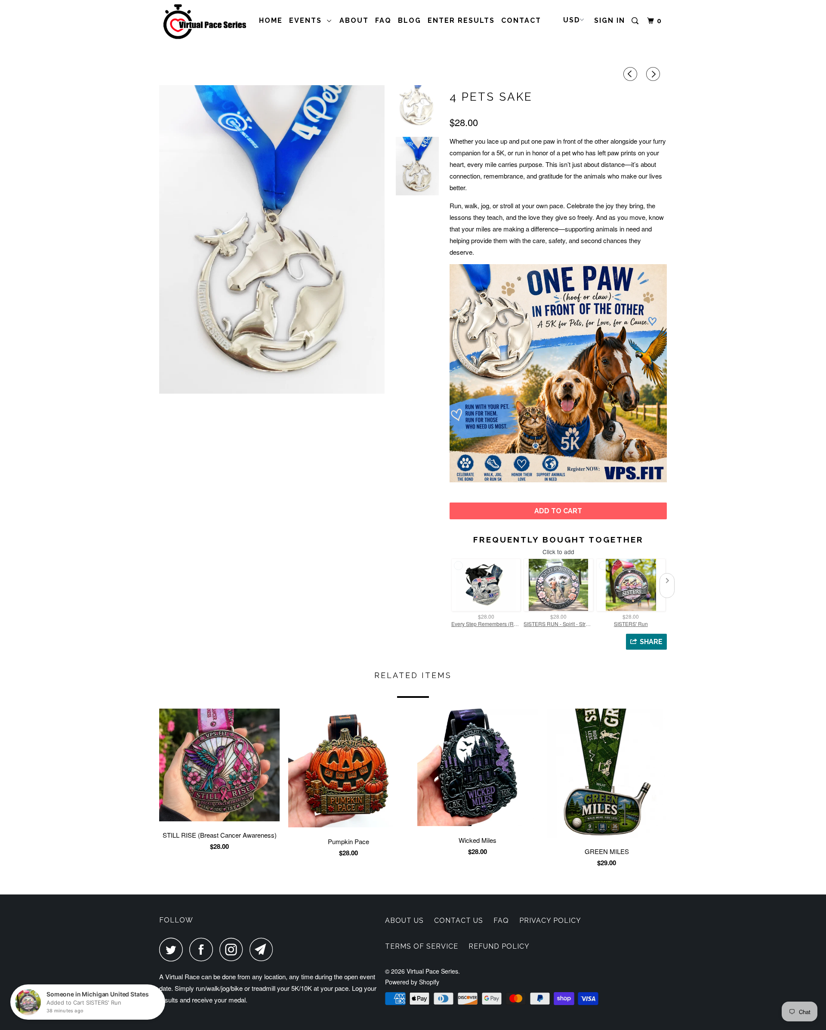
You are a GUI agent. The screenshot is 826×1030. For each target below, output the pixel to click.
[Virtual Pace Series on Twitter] (173, 949)
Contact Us (458, 920)
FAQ (383, 20)
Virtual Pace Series (432, 971)
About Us (404, 920)
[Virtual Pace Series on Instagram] (233, 949)
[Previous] (631, 74)
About (354, 20)
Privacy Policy (550, 920)
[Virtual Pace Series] (203, 22)
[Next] (654, 74)
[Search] (636, 21)
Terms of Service (421, 946)
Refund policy (499, 946)
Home (271, 20)
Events (308, 20)
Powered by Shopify (412, 982)
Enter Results (461, 20)
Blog (409, 20)
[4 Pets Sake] (272, 198)
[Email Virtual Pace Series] (264, 949)
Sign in (609, 20)
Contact (521, 20)
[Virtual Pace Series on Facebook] (203, 949)
